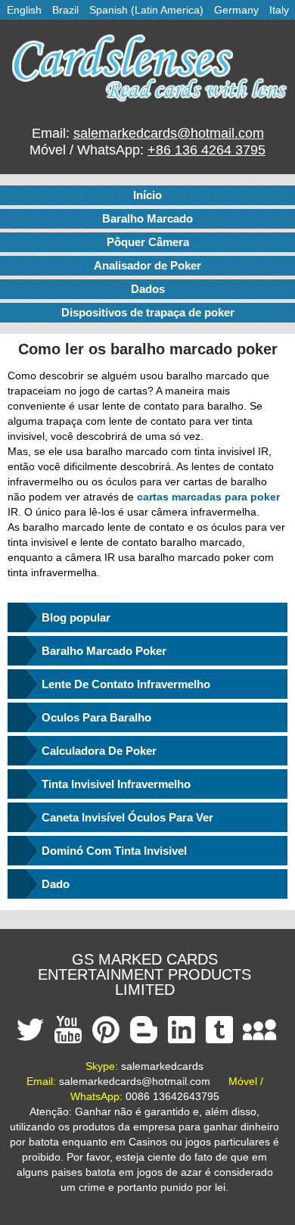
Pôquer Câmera (148, 241)
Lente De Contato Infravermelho (126, 684)
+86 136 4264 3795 (207, 149)
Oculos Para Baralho (96, 717)
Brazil (65, 10)
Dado (56, 883)
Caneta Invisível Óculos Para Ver (127, 817)
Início (147, 195)
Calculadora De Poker (99, 750)
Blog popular (76, 617)
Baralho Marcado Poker (104, 650)
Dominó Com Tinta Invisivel (114, 850)
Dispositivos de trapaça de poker (147, 312)
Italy (279, 10)
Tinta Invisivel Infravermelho (116, 784)
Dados (148, 288)
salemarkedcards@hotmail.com (168, 133)
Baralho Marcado (147, 218)
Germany (236, 10)
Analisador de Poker (147, 265)
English (24, 10)
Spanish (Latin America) (146, 10)
